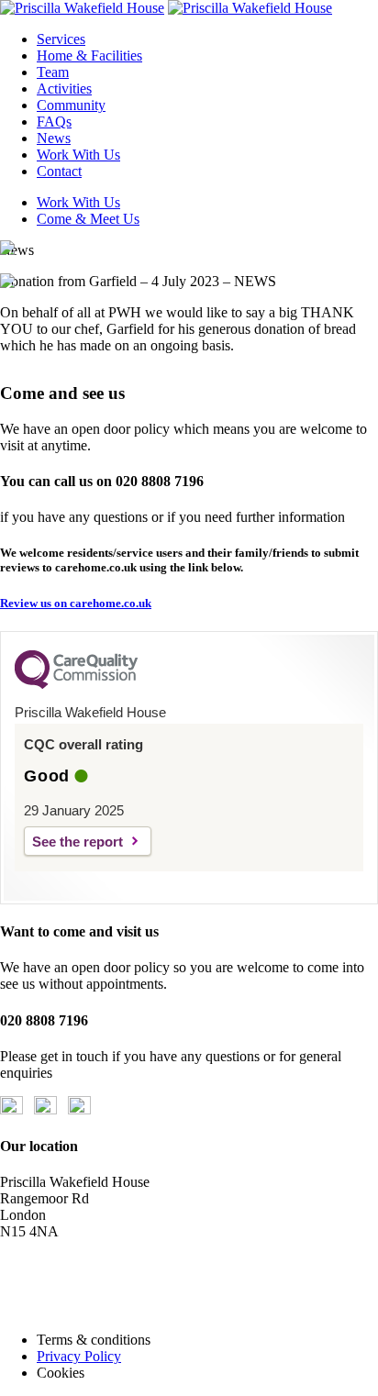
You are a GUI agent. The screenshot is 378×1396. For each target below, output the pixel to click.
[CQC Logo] (76, 684)
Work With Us (78, 154)
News (54, 138)
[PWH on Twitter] (45, 1109)
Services (61, 39)
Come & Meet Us (88, 219)
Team (53, 72)
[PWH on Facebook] (11, 1109)
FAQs (54, 121)
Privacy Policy (79, 1356)
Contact (59, 171)
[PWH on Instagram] (79, 1109)
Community (71, 105)
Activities (64, 88)
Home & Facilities (89, 55)
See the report (77, 841)
